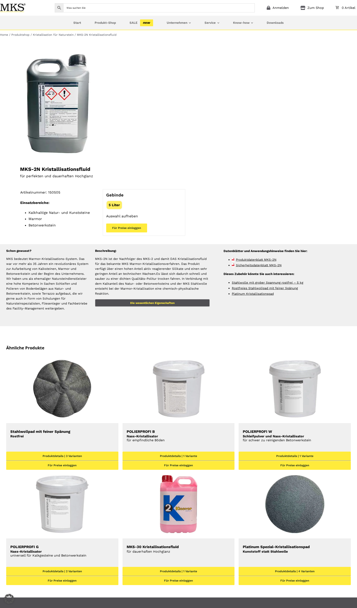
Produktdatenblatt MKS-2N (256, 260)
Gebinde (115, 195)
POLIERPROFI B (146, 435)
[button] (9, 599)
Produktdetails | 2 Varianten (62, 571)
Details (62, 389)
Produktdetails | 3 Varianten (62, 456)
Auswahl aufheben (122, 216)
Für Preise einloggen (126, 228)
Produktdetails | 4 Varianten (295, 571)
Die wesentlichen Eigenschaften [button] (152, 303)
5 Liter (114, 205)
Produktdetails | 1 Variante (178, 456)
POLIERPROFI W (277, 435)
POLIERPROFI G (48, 551)
